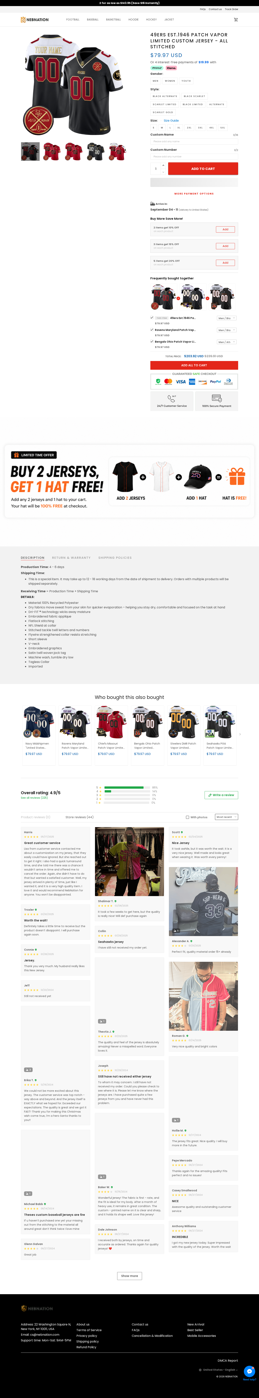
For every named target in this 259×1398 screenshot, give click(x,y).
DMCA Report (228, 1360)
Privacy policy (86, 1336)
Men (156, 80)
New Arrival (195, 1324)
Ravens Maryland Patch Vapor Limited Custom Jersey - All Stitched (176, 330)
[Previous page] (24, 85)
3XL (200, 127)
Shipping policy (87, 1341)
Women (170, 80)
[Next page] (124, 85)
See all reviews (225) (34, 798)
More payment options (194, 193)
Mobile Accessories (201, 1336)
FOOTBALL (72, 19)
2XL (189, 127)
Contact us (215, 9)
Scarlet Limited (164, 104)
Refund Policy (86, 1347)
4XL (211, 127)
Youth (186, 80)
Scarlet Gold (163, 112)
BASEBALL (93, 19)
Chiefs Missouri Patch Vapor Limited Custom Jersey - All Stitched (111, 746)
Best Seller (195, 1330)
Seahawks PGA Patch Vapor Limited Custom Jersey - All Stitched (220, 746)
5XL (223, 127)
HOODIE (134, 19)
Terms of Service (89, 1330)
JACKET (169, 19)
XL (179, 127)
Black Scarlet (194, 96)
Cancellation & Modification (152, 1336)
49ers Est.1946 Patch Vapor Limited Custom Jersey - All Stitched (183, 318)
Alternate (216, 104)
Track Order (231, 9)
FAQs (203, 9)
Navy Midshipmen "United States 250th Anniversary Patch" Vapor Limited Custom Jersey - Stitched (37, 746)
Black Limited (193, 104)
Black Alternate (165, 96)
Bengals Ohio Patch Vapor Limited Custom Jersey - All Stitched (176, 342)
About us (82, 1324)
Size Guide (171, 121)
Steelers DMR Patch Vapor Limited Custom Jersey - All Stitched (183, 746)
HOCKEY (151, 19)
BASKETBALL (113, 19)
